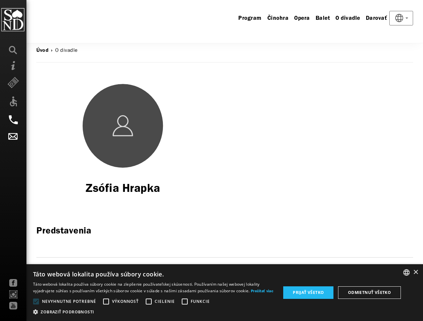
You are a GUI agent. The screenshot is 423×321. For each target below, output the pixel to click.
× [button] (415, 272)
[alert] (211, 292)
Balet (323, 18)
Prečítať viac (262, 291)
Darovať (376, 18)
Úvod (42, 50)
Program (250, 18)
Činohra (278, 18)
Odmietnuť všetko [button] (369, 292)
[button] (153, 312)
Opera (302, 18)
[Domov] (26, 20)
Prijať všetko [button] (308, 292)
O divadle (347, 18)
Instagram (13, 294)
